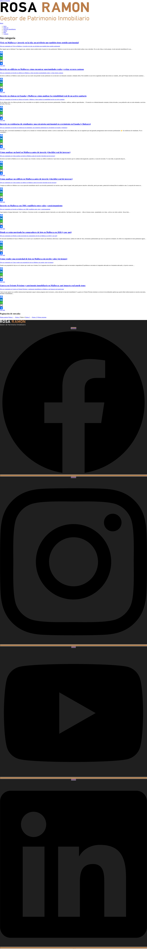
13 (34, 317)
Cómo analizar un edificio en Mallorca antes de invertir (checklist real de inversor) (36, 179)
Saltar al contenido (5, 0)
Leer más (2, 65)
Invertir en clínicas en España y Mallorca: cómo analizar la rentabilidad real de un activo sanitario (43, 96)
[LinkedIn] (73, 55)
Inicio (4, 26)
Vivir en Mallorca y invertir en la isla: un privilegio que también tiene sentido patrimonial (39, 42)
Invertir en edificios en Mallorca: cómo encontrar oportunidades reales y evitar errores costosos (42, 69)
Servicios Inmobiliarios (9, 29)
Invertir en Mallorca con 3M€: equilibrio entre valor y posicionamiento (31, 205)
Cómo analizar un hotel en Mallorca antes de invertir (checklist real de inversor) (35, 152)
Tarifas (5, 31)
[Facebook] (73, 52)
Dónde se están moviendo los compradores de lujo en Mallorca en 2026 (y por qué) (36, 232)
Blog (4, 32)
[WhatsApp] (73, 58)
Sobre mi (5, 27)
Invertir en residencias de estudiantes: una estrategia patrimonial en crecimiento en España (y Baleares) (45, 124)
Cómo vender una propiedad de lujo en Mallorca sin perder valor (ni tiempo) (33, 259)
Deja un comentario (30, 46)
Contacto (5, 34)
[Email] (73, 60)
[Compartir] (73, 63)
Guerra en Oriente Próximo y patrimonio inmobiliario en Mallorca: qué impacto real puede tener (43, 285)
